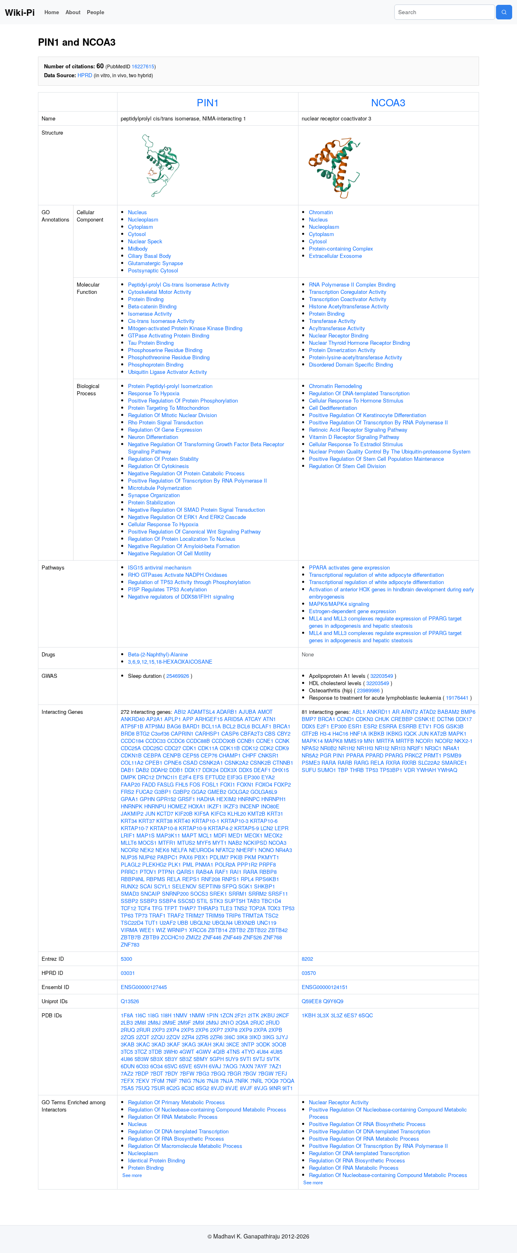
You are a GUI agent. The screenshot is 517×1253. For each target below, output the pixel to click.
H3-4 (325, 733)
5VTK (273, 1059)
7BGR (234, 1073)
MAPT (189, 835)
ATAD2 (428, 711)
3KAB (128, 1044)
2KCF (282, 1015)
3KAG (189, 1044)
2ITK (253, 1015)
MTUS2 (186, 842)
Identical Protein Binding (156, 1160)
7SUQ (142, 1088)
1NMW (197, 1015)
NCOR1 (424, 741)
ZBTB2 (237, 930)
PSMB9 (452, 755)
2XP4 (172, 1030)
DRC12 (146, 777)
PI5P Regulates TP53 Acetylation (167, 589)
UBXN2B (244, 922)
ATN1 (269, 719)
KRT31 (275, 813)
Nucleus (137, 212)
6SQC (366, 1015)
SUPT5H (235, 901)
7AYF (260, 1066)
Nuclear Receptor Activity (339, 1102)
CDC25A (131, 748)
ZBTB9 (151, 937)
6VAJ (215, 1066)
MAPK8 (333, 741)
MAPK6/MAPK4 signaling (339, 604)
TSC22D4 (132, 922)
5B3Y (171, 1059)
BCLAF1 (261, 726)
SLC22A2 (429, 762)
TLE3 (226, 908)
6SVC (170, 1066)
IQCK (410, 733)
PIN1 (208, 102)
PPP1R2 (247, 864)
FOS (194, 784)
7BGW (265, 1073)
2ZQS (128, 1037)
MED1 (235, 835)
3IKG (268, 1037)
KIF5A (201, 813)
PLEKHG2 (154, 864)
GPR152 (166, 799)
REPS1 (191, 879)
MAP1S (146, 835)
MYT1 (219, 842)
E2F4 (185, 777)
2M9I (198, 1022)
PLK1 (174, 864)
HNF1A (358, 733)
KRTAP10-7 (134, 828)
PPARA (355, 755)
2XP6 (201, 1030)
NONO (266, 850)
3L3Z (337, 1015)
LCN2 (267, 828)
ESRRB (408, 726)
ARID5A (233, 719)
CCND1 (345, 719)
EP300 (252, 777)
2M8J (154, 1022)
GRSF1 (186, 799)
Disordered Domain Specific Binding (351, 364)
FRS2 (127, 791)
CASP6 (230, 733)
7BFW (187, 1073)
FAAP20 (130, 784)
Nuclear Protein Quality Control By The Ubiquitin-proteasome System (390, 451)
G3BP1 (162, 791)
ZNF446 (212, 937)
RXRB (409, 762)
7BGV (249, 1073)
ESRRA (388, 726)
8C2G (173, 1088)
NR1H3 (365, 748)
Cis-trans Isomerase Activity (161, 321)
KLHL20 (236, 813)
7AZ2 (127, 1073)
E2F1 (323, 726)
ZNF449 (232, 937)
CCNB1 (245, 741)
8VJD (217, 1088)
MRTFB (405, 741)
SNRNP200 (175, 893)
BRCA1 (281, 726)
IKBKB (376, 733)
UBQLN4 (222, 922)
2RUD (273, 1022)
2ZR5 (202, 1037)
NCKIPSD (255, 842)
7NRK (241, 1080)
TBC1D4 (271, 901)
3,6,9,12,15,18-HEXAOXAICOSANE (170, 661)
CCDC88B (198, 741)
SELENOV (184, 886)
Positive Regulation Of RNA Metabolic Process (364, 1138)
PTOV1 (148, 871)
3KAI (219, 1044)
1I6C (140, 1015)
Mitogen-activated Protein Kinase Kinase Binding (185, 328)
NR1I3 (398, 748)
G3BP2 (181, 791)
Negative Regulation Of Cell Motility (169, 553)
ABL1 (358, 711)
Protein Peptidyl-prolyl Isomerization (170, 386)
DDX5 (245, 770)
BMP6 (468, 711)
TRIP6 (233, 915)
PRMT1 (432, 755)
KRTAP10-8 (163, 828)
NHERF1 (246, 850)
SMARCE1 (454, 762)
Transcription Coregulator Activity (348, 291)
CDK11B (230, 748)
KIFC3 (218, 813)
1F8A (127, 1015)
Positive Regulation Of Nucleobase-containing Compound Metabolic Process (388, 1112)
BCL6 (243, 726)
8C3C (187, 1088)
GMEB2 (217, 791)
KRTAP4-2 (220, 828)
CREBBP (402, 719)
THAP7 (187, 908)
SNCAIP (150, 893)
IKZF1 (214, 806)
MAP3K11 (168, 835)
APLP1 (172, 719)
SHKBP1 (264, 886)
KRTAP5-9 (246, 828)
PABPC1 (167, 857)
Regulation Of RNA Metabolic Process (173, 1116)
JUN (150, 813)
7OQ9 (271, 1080)
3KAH (204, 1044)
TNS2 (240, 908)
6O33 (142, 1066)
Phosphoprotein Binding (155, 364)
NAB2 (235, 842)
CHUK (382, 719)
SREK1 (218, 893)
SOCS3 (199, 893)
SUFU (309, 770)
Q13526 (130, 1001)
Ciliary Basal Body (149, 255)
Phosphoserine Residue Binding (165, 350)
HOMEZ (177, 806)
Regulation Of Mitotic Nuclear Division (172, 415)
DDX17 (193, 770)
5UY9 (231, 1059)
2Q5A (242, 1022)
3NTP (247, 1044)
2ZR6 (216, 1037)
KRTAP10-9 (192, 828)
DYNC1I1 (166, 777)
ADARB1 (226, 711)
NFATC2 (225, 850)
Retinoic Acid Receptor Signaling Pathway (358, 429)
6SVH (200, 1066)
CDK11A (208, 748)
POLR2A (225, 864)
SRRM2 (257, 893)
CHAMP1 (230, 755)
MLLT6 (129, 842)
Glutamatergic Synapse (155, 263)
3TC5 (127, 1051)
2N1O (227, 1022)
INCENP (249, 806)
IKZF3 (230, 806)
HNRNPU (155, 806)
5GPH (217, 1059)
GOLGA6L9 (263, 791)
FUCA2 (144, 791)
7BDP (142, 1073)
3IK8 (242, 1037)
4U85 (276, 1051)
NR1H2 (346, 748)
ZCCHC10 (172, 937)
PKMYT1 (268, 857)
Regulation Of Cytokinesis (158, 466)
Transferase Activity (332, 321)
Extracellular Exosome (335, 255)
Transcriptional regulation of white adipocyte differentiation (376, 574)
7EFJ (281, 1073)
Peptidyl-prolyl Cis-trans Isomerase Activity (178, 284)
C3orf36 (160, 733)
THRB (357, 770)
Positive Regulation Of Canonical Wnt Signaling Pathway (194, 531)
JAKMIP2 (132, 813)
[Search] (504, 12)
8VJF (246, 1088)
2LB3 (127, 1022)
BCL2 (229, 726)
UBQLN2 (200, 922)
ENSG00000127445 (144, 987)
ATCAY (253, 719)
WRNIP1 (177, 930)
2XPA (260, 1030)
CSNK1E (424, 719)
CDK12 (250, 748)
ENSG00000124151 (325, 987)
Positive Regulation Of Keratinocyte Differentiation (367, 415)
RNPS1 (230, 879)
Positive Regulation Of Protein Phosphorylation (183, 400)
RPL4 (247, 879)
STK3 (216, 901)
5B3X (156, 1059)
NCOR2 (130, 850)
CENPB (172, 755)
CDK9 (282, 748)
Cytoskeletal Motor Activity (159, 291)
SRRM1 (238, 893)
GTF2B (310, 733)
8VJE (231, 1088)
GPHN (147, 799)
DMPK (128, 777)
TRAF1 (157, 915)
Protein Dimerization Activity (342, 350)
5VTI (245, 1059)
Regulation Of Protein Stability (163, 458)
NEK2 (147, 850)
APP (188, 719)
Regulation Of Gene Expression (165, 429)
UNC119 (266, 922)
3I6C (229, 1037)
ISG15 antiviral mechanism (159, 567)
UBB (182, 922)
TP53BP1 (391, 770)
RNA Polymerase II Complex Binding (352, 284)
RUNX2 (129, 886)
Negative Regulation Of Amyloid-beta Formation (184, 546)
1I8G (153, 1015)
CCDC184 (132, 741)
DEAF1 (262, 770)
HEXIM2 (226, 799)
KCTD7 (165, 813)
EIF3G (234, 777)
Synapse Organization (154, 495)
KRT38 (164, 821)
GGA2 (198, 791)
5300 (126, 958)
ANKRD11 (379, 711)
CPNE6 (172, 762)
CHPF (249, 755)
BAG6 (174, 726)
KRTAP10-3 (234, 821)
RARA (250, 871)
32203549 (381, 675)
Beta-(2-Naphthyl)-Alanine (158, 654)
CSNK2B (260, 762)
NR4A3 (283, 850)
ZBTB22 (257, 930)
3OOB (279, 1044)
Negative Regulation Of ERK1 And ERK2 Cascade (187, 517)
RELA (174, 879)
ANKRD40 (133, 719)
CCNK (282, 741)
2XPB (275, 1030)
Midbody (138, 248)
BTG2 (142, 733)
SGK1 (245, 886)
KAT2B (438, 733)
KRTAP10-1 (205, 821)
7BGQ (218, 1073)
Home (51, 12)
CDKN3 (364, 719)
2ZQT (142, 1037)
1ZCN (226, 1015)
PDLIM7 (219, 857)
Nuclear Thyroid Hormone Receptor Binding (359, 342)
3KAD (158, 1044)
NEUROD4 (201, 850)
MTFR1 (167, 842)
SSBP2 (129, 901)
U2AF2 (168, 922)
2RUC (257, 1022)
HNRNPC (249, 799)
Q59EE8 (312, 1001)
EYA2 (268, 777)
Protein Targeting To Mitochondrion (168, 407)
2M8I (140, 1022)
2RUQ (128, 1030)
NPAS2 (310, 748)
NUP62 (147, 857)
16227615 (143, 66)
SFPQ (229, 886)
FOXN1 (245, 784)
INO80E (270, 806)
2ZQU (158, 1037)
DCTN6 (445, 719)
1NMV (180, 1015)
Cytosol (137, 234)
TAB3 (253, 901)
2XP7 (216, 1030)
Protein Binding (146, 299)
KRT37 (147, 821)
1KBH (308, 1015)
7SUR (158, 1088)
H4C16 (340, 733)
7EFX (127, 1080)
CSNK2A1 (211, 762)
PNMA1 (204, 864)
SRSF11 (278, 893)
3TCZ (141, 1051)
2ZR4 (188, 1037)
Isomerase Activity (150, 313)
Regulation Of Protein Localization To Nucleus (181, 538)
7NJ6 (199, 1080)
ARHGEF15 (209, 719)
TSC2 (271, 915)
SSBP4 (167, 901)
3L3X (323, 1015)
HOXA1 (197, 806)
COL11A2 (132, 762)
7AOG (230, 1066)
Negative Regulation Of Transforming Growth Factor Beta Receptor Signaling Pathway (206, 447)
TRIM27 (194, 915)
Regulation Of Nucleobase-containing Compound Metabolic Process (207, 1109)
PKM (250, 857)
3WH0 (171, 1051)
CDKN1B (131, 755)
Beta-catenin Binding (152, 306)
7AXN (246, 1066)
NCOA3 (388, 102)
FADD (149, 784)
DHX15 (280, 770)
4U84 (262, 1051)
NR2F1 (415, 748)
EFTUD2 (215, 777)
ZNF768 (272, 937)
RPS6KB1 (267, 879)
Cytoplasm (140, 226)
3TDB (155, 1051)
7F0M (157, 1080)
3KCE (233, 1044)
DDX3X (228, 770)
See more (132, 1175)
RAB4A (204, 871)
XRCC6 (197, 930)
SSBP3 (148, 901)
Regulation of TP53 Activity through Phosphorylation (189, 582)
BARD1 (191, 726)
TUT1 (151, 922)
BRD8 (128, 733)
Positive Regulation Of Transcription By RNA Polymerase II (197, 480)
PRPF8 (267, 864)
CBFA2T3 (251, 733)
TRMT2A (252, 915)
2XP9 (245, 1030)
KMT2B (256, 813)
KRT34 (129, 821)
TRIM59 (215, 915)
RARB (345, 762)
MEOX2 (273, 835)
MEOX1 (253, 835)
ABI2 (180, 711)
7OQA (287, 1080)
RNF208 (210, 879)
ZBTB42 (278, 930)
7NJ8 (212, 1080)
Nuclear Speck (145, 241)
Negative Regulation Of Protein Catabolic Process (186, 473)
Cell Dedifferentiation (333, 407)
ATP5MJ (155, 726)
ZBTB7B (131, 937)
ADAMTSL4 (201, 711)
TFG (157, 908)
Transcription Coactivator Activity (348, 299)
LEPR (281, 828)
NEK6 (162, 850)
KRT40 (182, 821)
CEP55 (191, 755)
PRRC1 (129, 871)
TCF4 (144, 908)
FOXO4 (263, 784)
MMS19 (353, 741)
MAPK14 (312, 741)
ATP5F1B (132, 726)
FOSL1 (210, 784)
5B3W (142, 1059)
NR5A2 (310, 755)
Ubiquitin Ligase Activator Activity (167, 371)
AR (395, 711)
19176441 (457, 697)
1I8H (165, 1015)
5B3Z (185, 1059)
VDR (409, 770)
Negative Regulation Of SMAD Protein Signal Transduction (196, 509)
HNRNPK (132, 806)
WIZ (161, 930)
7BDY (171, 1073)
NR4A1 (451, 748)
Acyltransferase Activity (337, 328)
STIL (202, 901)
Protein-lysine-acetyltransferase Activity (355, 357)
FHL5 (181, 784)
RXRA (393, 762)
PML (188, 864)
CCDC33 (155, 741)
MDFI (220, 835)
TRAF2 (175, 915)
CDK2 (266, 748)
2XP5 (187, 1030)
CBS (270, 733)
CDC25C (153, 748)
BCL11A (211, 726)
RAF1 (221, 871)
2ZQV (173, 1037)
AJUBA (247, 711)
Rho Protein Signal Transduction (165, 422)
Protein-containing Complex (341, 248)
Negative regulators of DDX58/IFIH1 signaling (181, 596)
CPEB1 (153, 762)
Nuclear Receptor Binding (338, 335)
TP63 (127, 915)
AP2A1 (154, 719)
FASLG (165, 784)
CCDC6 (176, 741)
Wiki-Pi (20, 12)
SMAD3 (130, 893)
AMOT (265, 711)
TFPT (170, 908)
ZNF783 (130, 944)
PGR (325, 755)
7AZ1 (275, 1066)
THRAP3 (208, 908)
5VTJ (259, 1059)
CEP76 (209, 755)
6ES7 (350, 1015)
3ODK (263, 1044)
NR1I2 (382, 748)
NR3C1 (433, 748)
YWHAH (426, 770)
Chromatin (321, 212)
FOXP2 (282, 784)
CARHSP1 (207, 733)
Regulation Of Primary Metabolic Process (176, 1102)
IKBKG (394, 733)
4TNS (233, 1051)
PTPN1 (166, 871)
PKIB (236, 857)
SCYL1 (162, 886)
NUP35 (129, 857)
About (72, 12)
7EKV (142, 1080)
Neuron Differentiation (153, 437)
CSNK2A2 (236, 762)
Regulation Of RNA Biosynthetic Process (176, 1138)
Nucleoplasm (143, 219)
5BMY (200, 1059)
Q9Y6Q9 (333, 1001)
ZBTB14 (217, 930)
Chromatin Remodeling (335, 386)
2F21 (240, 1015)
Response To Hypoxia (153, 393)
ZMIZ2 (193, 937)
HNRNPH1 (273, 799)
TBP (343, 770)
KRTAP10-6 (263, 821)
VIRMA (129, 930)
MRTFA (385, 741)
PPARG (394, 755)
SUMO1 (326, 770)
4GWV (203, 1051)
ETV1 (425, 726)
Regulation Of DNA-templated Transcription (359, 393)
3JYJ (282, 1037)
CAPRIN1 (182, 733)
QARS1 (185, 871)
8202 (307, 958)
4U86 (127, 1059)
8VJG (260, 1088)
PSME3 (311, 762)
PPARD (374, 755)
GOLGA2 (238, 791)
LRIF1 (128, 835)
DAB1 (127, 770)
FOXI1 (227, 784)
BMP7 (309, 719)
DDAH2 (159, 770)
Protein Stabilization (151, 502)
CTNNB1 (283, 762)
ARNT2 (409, 711)
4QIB (219, 1051)
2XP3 (158, 1030)
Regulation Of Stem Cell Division (347, 466)
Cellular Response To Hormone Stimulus (356, 400)
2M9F (184, 1022)
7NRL (256, 1080)
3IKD (255, 1037)
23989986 (368, 690)
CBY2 (283, 733)
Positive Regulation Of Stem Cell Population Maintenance (376, 458)
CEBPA (152, 755)
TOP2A (257, 908)
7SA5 (127, 1088)
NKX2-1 (463, 741)
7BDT (156, 1073)
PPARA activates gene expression (349, 567)
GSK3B (455, 726)
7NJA (226, 1080)
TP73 (141, 915)
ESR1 (355, 726)
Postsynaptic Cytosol (153, 270)
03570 (309, 973)
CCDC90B (223, 741)
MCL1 (205, 835)
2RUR (143, 1030)
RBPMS (155, 879)
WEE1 (146, 930)
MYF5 (204, 842)
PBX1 (201, 857)
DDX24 (210, 770)
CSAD (190, 762)
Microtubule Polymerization (159, 487)
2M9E (169, 1022)
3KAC (143, 1044)
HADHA (206, 799)
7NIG (185, 1080)
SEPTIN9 (209, 886)
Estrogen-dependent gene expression (352, 611)
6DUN (128, 1066)
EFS (198, 777)
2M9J (212, 1022)
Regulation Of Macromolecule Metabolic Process (185, 1146)
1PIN (212, 1015)
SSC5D (186, 901)
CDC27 (172, 748)
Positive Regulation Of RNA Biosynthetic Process (367, 1124)
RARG (361, 762)
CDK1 (189, 748)
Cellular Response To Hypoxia (163, 524)
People (95, 12)
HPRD (85, 75)
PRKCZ (413, 755)
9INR (275, 1088)
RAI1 (236, 871)
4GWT (186, 1051)
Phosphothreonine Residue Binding (169, 357)
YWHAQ (447, 770)
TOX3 (273, 908)
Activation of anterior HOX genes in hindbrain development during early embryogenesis (391, 592)
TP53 (288, 908)
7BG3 (202, 1073)
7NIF (171, 1080)
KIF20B (184, 813)
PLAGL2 (131, 864)
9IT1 (287, 1088)
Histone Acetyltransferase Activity (349, 306)
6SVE (185, 1066)
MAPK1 (457, 733)
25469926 (177, 675)
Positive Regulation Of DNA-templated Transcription (369, 1131)
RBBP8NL (133, 879)
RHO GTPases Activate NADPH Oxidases (177, 574)
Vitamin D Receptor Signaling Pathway (354, 437)
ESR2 (370, 726)
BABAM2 (448, 711)
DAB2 (142, 770)
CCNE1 (264, 741)
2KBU (268, 1015)
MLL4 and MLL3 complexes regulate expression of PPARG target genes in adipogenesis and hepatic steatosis (385, 621)
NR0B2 (328, 748)
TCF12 (128, 908)
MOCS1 (147, 842)
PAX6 (186, 857)
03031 (128, 973)
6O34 (156, 1066)
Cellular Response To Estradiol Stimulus (356, 444)
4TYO (248, 1051)
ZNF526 (252, 937)
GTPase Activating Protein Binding (168, 335)
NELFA (179, 850)
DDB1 (176, 770)
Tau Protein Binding (151, 342)
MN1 (369, 741)
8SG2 (202, 1088)
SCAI (146, 886)
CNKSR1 (268, 755)
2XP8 (231, 1030)
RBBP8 (268, 871)
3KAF (173, 1044)
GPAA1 (129, 799)
